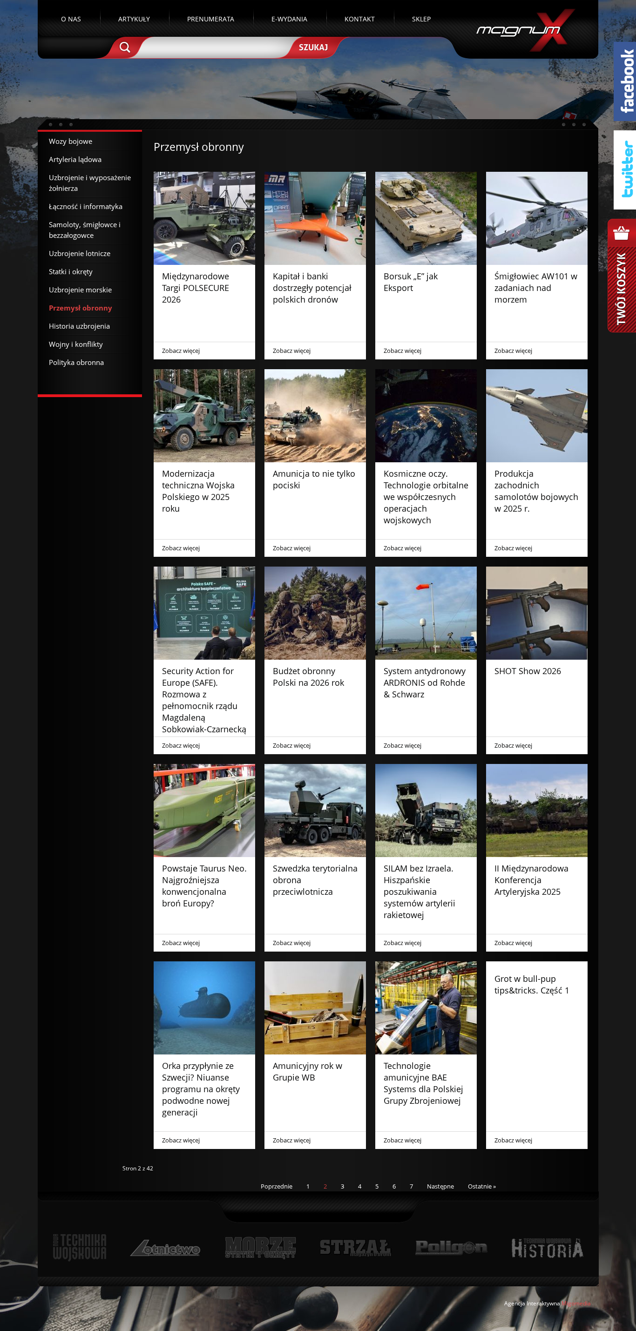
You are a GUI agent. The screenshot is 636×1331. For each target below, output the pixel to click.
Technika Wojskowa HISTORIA (547, 1248)
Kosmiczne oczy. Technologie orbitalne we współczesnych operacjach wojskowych (426, 497)
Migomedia (576, 1303)
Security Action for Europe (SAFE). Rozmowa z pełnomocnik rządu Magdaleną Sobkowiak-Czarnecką (204, 700)
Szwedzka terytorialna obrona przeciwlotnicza (315, 880)
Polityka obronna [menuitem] (76, 362)
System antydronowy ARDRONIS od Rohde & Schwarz (425, 682)
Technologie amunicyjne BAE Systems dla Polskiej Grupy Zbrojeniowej (423, 1083)
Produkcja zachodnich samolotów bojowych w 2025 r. (536, 491)
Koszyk (622, 275)
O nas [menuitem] (71, 18)
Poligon (451, 1248)
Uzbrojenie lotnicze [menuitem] (79, 253)
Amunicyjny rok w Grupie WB (307, 1071)
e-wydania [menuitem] (289, 18)
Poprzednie (276, 1186)
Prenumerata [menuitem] (210, 18)
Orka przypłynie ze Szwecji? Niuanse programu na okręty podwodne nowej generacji (201, 1089)
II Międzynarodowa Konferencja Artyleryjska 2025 (531, 880)
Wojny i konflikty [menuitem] (76, 344)
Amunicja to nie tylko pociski (314, 479)
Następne (440, 1186)
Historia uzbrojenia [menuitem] (79, 326)
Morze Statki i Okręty (260, 1248)
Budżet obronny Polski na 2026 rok (308, 676)
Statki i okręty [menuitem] (71, 271)
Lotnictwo (166, 1248)
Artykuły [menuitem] (134, 18)
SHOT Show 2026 (527, 670)
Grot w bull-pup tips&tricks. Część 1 (531, 984)
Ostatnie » (482, 1186)
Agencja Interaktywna (532, 1303)
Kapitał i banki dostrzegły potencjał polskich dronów (312, 287)
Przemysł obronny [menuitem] (80, 307)
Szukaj (312, 46)
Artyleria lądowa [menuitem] (75, 159)
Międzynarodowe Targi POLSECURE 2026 (195, 287)
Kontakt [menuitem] (360, 18)
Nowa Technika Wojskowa (79, 1248)
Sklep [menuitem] (421, 18)
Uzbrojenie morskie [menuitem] (80, 289)
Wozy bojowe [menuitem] (70, 141)
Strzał (355, 1248)
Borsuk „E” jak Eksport (411, 281)
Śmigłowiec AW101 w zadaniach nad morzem (535, 287)
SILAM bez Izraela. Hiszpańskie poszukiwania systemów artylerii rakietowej (419, 891)
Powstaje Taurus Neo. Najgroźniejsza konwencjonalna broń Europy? (204, 886)
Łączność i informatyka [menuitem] (85, 206)
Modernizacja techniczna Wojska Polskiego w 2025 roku (198, 491)
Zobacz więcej (181, 350)
